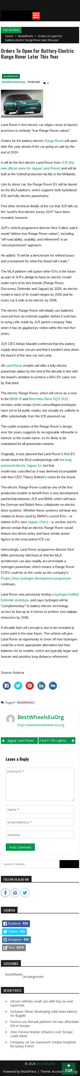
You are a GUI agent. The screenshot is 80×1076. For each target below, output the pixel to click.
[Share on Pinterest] (30, 688)
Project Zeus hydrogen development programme (36, 578)
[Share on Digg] (53, 688)
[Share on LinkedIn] (41, 688)
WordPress (29, 1071)
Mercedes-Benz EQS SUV (48, 399)
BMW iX (16, 399)
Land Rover (13, 365)
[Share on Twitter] (18, 688)
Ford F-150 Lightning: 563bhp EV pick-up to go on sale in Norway (57, 740)
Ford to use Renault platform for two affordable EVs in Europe (44, 1024)
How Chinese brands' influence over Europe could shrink (41, 1034)
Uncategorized (32, 977)
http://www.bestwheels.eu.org (41, 725)
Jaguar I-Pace (38, 522)
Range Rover (54, 141)
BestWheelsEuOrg (13, 82)
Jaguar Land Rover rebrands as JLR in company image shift (23, 740)
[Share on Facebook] (7, 688)
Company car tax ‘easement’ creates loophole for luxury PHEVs (43, 1044)
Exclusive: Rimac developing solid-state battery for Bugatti (43, 1013)
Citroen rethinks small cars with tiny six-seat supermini (41, 1003)
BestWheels (25, 36)
